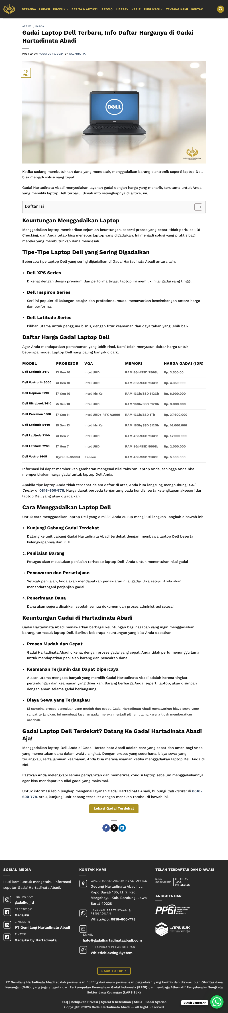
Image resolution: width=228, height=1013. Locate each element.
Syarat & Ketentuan (116, 1002)
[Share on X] (114, 828)
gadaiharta (77, 53)
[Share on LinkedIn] (122, 828)
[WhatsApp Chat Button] (217, 1002)
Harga (39, 26)
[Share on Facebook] (106, 828)
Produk (59, 9)
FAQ (65, 1002)
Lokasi (44, 9)
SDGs (138, 1002)
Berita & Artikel (84, 9)
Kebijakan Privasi (84, 1002)
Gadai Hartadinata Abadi (111, 1007)
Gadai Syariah (156, 1002)
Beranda (29, 9)
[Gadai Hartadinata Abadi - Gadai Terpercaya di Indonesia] (9, 9)
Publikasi (152, 9)
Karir (136, 9)
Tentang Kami (177, 9)
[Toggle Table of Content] (196, 207)
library (122, 9)
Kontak (197, 9)
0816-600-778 (51, 490)
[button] (220, 9)
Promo (107, 9)
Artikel (27, 26)
